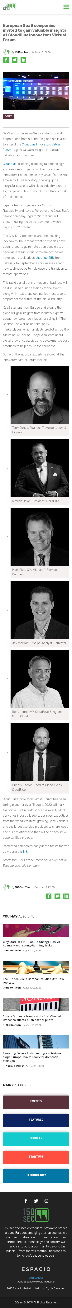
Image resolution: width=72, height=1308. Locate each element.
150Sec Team (22, 52)
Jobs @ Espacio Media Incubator (36, 1281)
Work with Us (36, 1277)
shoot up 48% (45, 258)
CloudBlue (10, 164)
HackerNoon (13, 950)
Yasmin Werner (15, 1065)
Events (8, 116)
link (25, 851)
